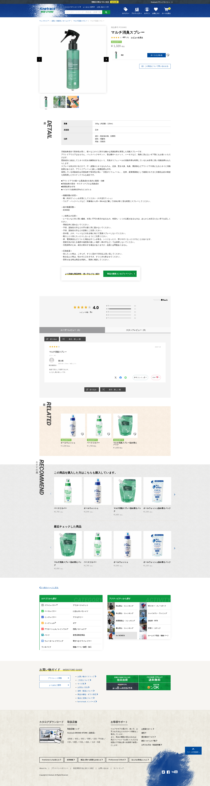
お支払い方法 (83, 687)
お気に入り (156, 13)
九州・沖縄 (96, 742)
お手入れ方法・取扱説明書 (151, 745)
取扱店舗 (72, 722)
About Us (42, 768)
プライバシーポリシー (59, 768)
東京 (83, 739)
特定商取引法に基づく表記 (83, 768)
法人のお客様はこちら (139, 760)
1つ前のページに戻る (49, 588)
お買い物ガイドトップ (86, 676)
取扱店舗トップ (73, 729)
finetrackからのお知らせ (51, 760)
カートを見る (166, 11)
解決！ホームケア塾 (148, 741)
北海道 (69, 739)
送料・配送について (85, 691)
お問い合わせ (103, 768)
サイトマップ (119, 768)
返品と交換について (85, 698)
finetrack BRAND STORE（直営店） (81, 733)
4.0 (96, 307)
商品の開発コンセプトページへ (120, 274)
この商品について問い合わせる (156, 66)
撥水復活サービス (148, 737)
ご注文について (84, 680)
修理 (143, 733)
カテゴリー (125, 13)
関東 (89, 739)
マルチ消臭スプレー (80, 21)
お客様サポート (119, 722)
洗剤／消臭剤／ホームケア (61, 21)
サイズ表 (81, 684)
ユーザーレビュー (71, 330)
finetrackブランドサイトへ (160, 2)
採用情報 (70, 760)
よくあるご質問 (88, 7)
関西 (75, 742)
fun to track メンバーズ (87, 702)
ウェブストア (44, 21)
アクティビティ (137, 13)
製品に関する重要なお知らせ (91, 760)
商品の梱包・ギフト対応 (87, 694)
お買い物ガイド (102, 7)
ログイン (147, 13)
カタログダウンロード (72, 7)
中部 (69, 742)
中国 (81, 742)
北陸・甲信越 (98, 739)
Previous (39, 59)
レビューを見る (137, 37)
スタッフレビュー (136, 330)
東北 (77, 739)
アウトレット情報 (55, 678)
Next (106, 59)
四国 (87, 742)
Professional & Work (117, 760)
